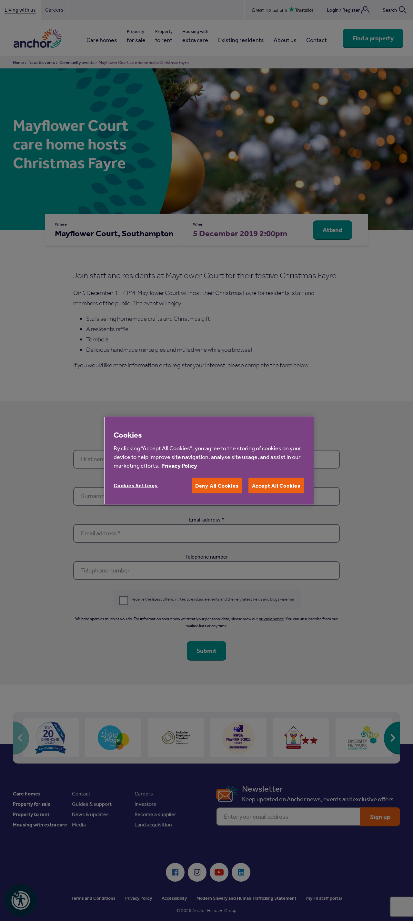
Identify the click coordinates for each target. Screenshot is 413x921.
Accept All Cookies (276, 485)
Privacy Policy (179, 465)
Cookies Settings (136, 485)
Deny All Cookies (217, 485)
